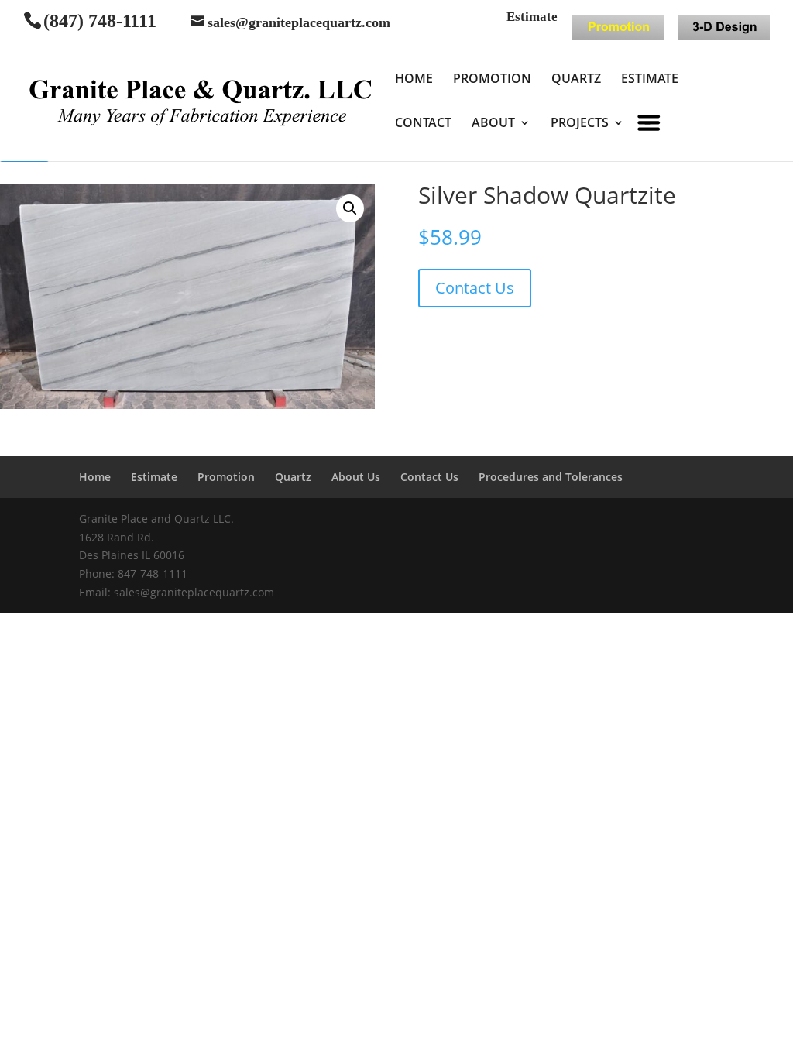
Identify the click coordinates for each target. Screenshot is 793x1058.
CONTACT (423, 124)
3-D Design (724, 27)
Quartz (293, 476)
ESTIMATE (649, 80)
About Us (355, 476)
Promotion (618, 27)
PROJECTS (580, 124)
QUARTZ (576, 80)
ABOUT (493, 124)
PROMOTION (492, 80)
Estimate (532, 17)
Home (95, 476)
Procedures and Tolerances (551, 476)
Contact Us (474, 287)
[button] (350, 208)
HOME (414, 80)
